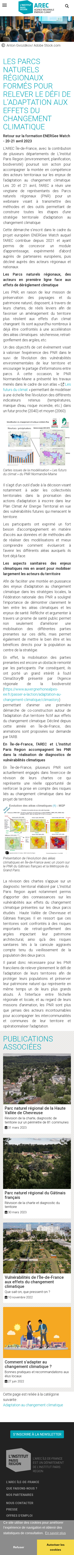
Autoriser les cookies (56, 1547)
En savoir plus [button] (55, 1533)
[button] (67, 6)
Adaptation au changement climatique (33, 1405)
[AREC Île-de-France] (37, 8)
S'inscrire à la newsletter (37, 1434)
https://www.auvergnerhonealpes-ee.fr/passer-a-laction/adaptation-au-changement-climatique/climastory (32, 694)
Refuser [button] (18, 1547)
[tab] (4, 5)
